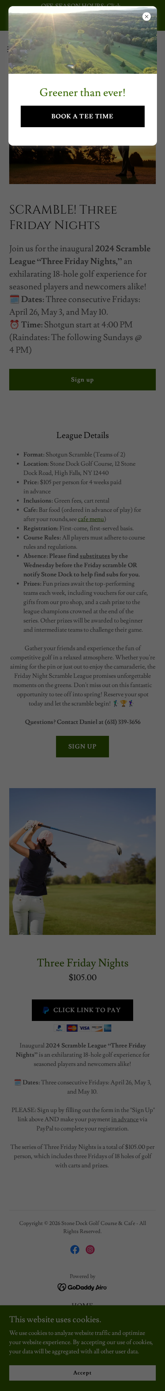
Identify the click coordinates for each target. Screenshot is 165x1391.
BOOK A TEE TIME (82, 116)
